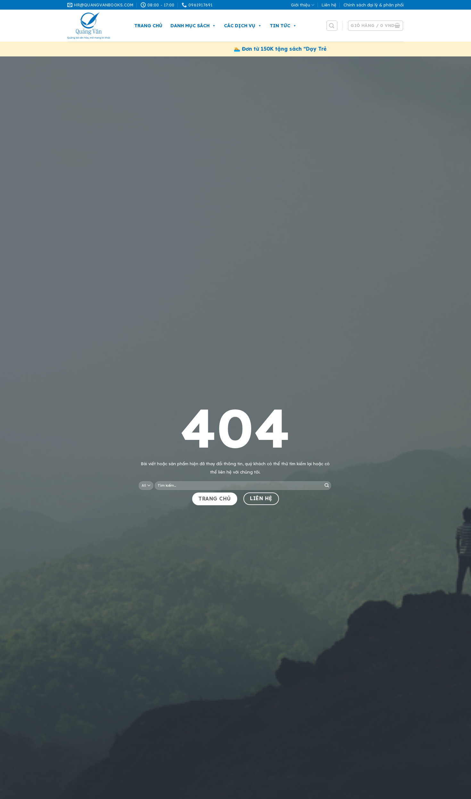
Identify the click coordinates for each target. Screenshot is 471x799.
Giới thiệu (300, 4)
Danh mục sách (190, 26)
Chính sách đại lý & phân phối (373, 4)
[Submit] (326, 485)
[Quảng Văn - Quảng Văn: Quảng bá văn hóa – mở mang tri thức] (94, 26)
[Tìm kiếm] (331, 26)
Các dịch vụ (239, 26)
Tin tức (280, 26)
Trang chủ (148, 26)
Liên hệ (329, 4)
